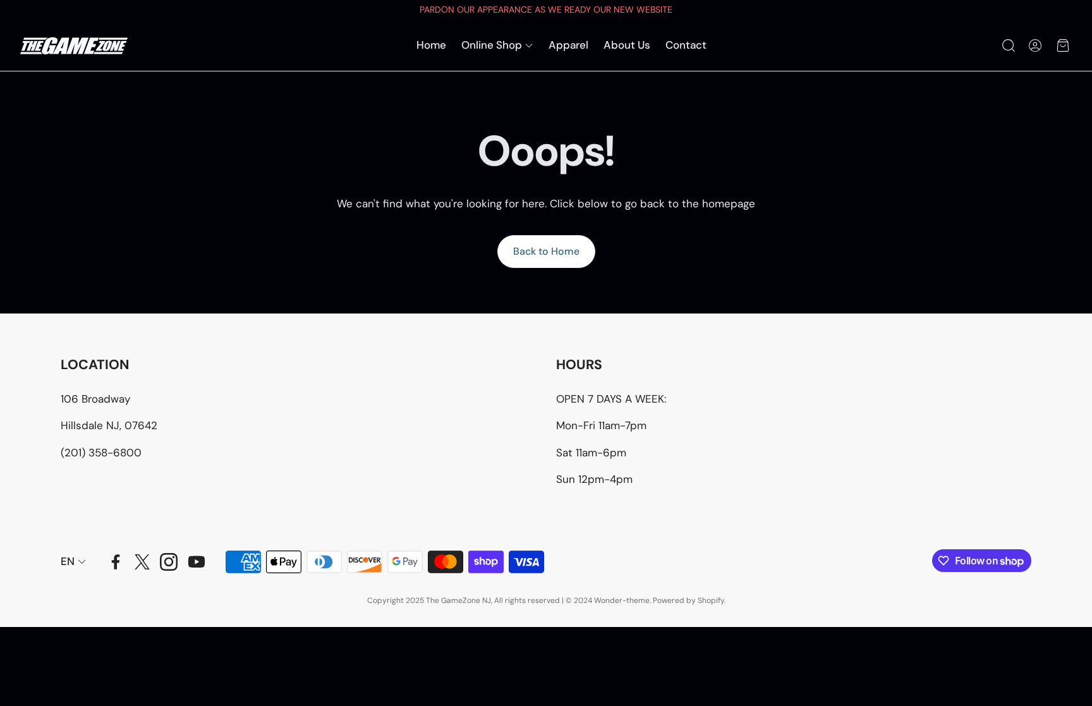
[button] (1007, 45)
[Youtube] (196, 562)
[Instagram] (169, 562)
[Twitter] (142, 561)
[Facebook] (115, 562)
